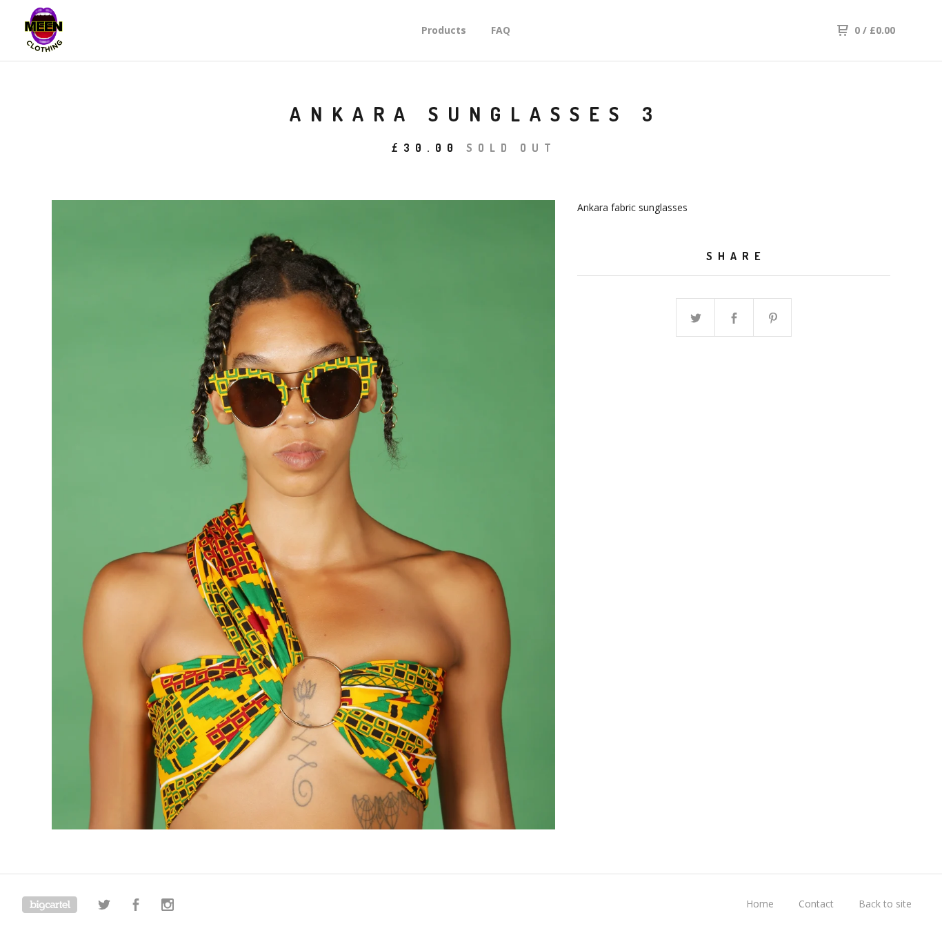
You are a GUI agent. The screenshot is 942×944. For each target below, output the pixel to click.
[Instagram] (167, 906)
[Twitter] (104, 906)
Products (443, 30)
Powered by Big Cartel (49, 904)
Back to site (885, 903)
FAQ (500, 30)
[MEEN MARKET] (94, 30)
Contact (816, 903)
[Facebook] (135, 906)
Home (760, 903)
